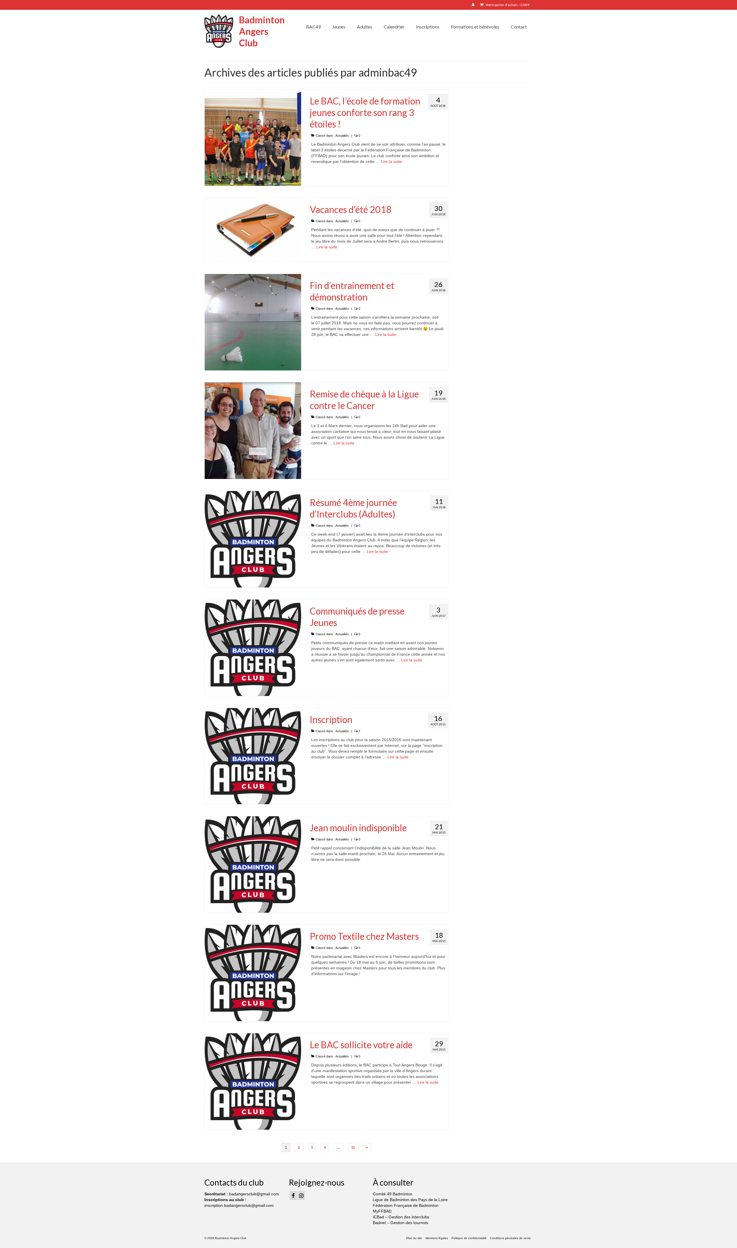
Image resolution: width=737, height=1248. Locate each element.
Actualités (342, 135)
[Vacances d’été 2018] (253, 229)
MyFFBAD (382, 1211)
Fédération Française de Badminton (405, 1205)
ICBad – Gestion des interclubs (401, 1217)
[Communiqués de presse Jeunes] (253, 647)
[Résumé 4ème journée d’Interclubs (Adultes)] (253, 539)
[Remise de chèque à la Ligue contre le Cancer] (253, 430)
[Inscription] (253, 756)
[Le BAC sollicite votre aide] (253, 1081)
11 (353, 1148)
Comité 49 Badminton (392, 1194)
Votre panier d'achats (507, 5)
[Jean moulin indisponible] (253, 864)
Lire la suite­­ (391, 161)
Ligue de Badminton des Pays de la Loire (410, 1199)
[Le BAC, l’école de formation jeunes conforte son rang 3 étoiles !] (253, 137)
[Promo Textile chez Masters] (253, 972)
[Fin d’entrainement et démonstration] (253, 322)
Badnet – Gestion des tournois (400, 1222)
